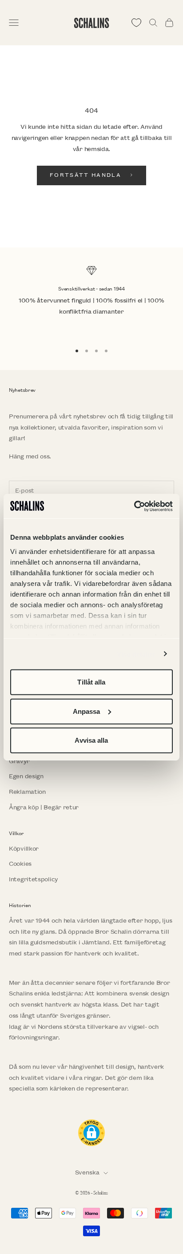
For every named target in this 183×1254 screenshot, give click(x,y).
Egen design (26, 776)
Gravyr (19, 761)
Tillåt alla (91, 682)
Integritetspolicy (33, 879)
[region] (91, 300)
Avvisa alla (91, 740)
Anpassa (86, 711)
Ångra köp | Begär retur (44, 807)
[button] (91, 1132)
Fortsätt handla (85, 175)
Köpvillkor (24, 848)
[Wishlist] (136, 22)
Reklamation (27, 791)
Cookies (20, 863)
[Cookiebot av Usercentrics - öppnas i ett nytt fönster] (134, 506)
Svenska (87, 1172)
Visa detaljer (136, 653)
